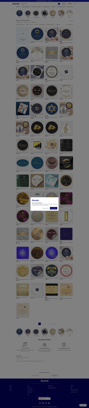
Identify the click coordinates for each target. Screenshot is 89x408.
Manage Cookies (46, 208)
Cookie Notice (44, 204)
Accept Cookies (53, 208)
